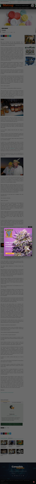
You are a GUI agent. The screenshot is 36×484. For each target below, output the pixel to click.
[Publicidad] (18, 242)
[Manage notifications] (34, 482)
